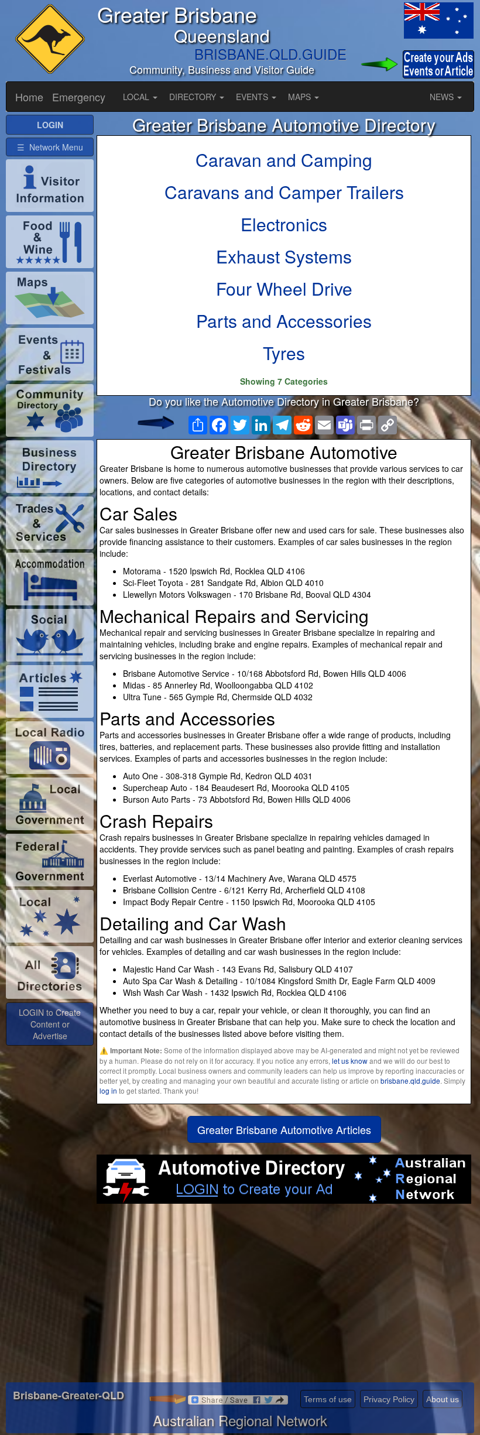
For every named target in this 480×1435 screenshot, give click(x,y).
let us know (350, 1061)
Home (29, 96)
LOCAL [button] (137, 96)
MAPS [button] (300, 96)
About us (442, 1399)
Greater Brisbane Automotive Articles (284, 1129)
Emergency (78, 96)
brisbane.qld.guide (410, 1080)
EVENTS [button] (253, 96)
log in (108, 1090)
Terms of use (328, 1399)
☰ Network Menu (50, 147)
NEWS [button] (443, 96)
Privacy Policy (389, 1399)
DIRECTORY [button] (193, 96)
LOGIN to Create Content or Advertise (50, 1024)
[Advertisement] (284, 1297)
